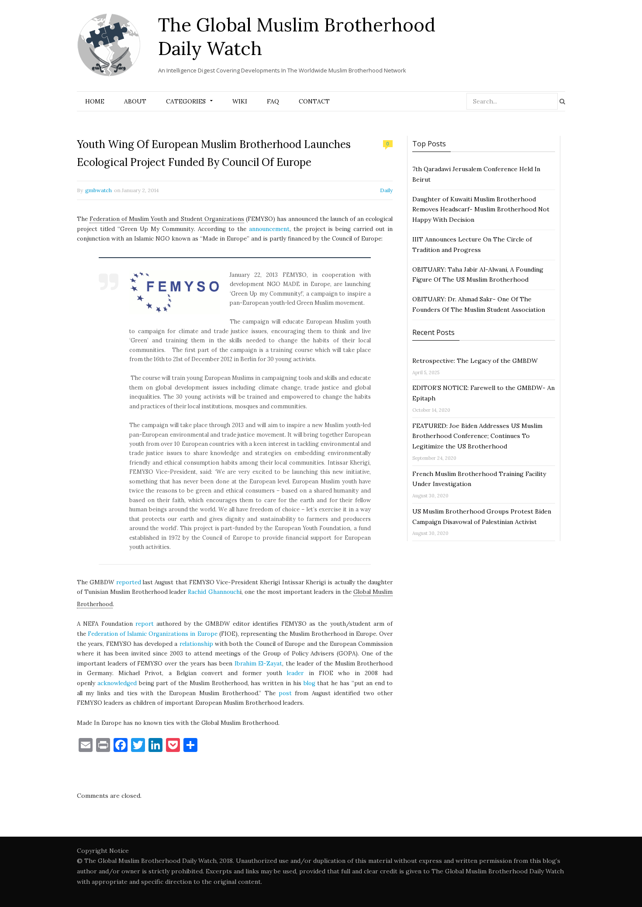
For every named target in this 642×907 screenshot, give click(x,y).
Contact (314, 101)
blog (309, 683)
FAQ (273, 101)
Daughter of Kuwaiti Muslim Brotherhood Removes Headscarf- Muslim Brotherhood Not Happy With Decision (480, 209)
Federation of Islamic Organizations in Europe (152, 634)
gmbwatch (98, 190)
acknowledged (117, 683)
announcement (269, 229)
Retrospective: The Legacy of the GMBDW (475, 361)
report (144, 624)
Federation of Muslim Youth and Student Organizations (167, 219)
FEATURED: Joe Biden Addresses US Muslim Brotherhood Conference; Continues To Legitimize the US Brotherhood (477, 436)
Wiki (239, 101)
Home (94, 101)
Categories (186, 101)
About (135, 101)
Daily (386, 190)
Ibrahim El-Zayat (259, 663)
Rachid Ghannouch (213, 592)
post (285, 693)
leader (295, 673)
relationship (196, 644)
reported (128, 582)
